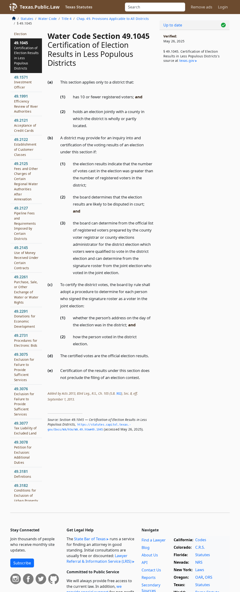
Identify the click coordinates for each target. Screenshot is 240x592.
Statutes (27, 18)
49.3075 (24, 367)
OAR (199, 577)
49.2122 (25, 147)
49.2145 (26, 257)
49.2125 (26, 181)
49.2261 (26, 289)
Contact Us (151, 570)
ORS (208, 577)
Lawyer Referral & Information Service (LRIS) (99, 558)
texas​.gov (186, 60)
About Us (150, 555)
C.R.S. (200, 547)
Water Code (47, 18)
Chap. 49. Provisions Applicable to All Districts (113, 18)
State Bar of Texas (90, 538)
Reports (149, 577)
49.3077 (25, 428)
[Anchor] (137, 82)
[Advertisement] (194, 103)
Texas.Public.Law (40, 7)
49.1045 (26, 55)
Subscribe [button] (22, 563)
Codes (200, 539)
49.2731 (25, 340)
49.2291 (24, 319)
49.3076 (24, 401)
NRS (198, 562)
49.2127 (25, 223)
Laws (199, 569)
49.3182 (26, 493)
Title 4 (66, 18)
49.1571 (23, 82)
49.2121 (25, 125)
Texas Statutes (78, 7)
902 (118, 393)
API (144, 562)
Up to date (172, 25)
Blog (146, 547)
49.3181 (22, 474)
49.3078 (23, 452)
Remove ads (201, 7)
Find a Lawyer (154, 540)
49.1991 (26, 104)
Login (223, 7)
